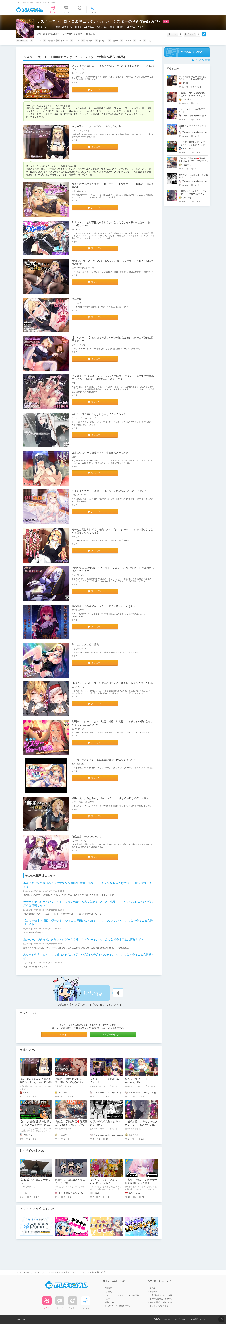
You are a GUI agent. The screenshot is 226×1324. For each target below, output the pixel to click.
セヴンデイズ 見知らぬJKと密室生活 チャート (105, 1123)
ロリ (139, 40)
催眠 (149, 40)
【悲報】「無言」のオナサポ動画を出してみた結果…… (141, 1181)
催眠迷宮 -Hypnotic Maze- (87, 836)
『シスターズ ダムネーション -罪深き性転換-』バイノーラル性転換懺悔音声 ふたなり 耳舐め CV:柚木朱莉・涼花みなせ (113, 377)
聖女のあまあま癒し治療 (85, 644)
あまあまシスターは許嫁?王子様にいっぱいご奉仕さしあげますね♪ (109, 491)
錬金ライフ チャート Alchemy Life (136, 1080)
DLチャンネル (29, 9)
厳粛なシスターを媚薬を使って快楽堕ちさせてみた (100, 452)
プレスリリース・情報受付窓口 (117, 1306)
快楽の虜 (77, 299)
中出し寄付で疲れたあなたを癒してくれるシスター (100, 414)
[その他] (208, 34)
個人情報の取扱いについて (161, 1299)
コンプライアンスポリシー (161, 1306)
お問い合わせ (110, 1302)
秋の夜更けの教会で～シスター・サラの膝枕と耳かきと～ (104, 606)
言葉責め (127, 40)
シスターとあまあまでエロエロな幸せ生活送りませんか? (103, 759)
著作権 (152, 1288)
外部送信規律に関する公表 (161, 1302)
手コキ (77, 40)
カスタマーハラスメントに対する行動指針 (122, 1295)
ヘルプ (107, 1299)
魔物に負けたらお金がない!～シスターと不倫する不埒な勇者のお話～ (110, 798)
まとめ (37, 1272)
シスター (37, 40)
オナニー (64, 40)
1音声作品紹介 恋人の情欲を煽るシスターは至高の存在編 (36, 1080)
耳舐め (115, 40)
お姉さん (102, 40)
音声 (141, 27)
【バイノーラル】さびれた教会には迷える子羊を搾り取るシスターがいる (112, 683)
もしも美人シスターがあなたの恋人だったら (96, 126)
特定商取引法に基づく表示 (161, 1295)
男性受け (51, 40)
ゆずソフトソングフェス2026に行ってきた (103, 1181)
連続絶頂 (89, 40)
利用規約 (108, 1291)
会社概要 (108, 1288)
